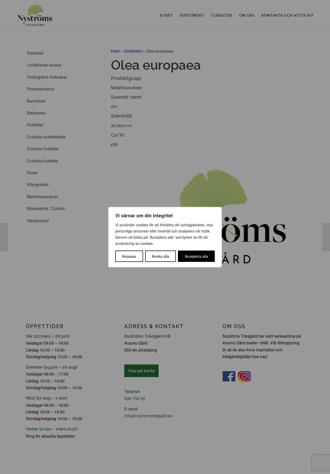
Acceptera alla (196, 256)
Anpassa (129, 256)
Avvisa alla (160, 256)
